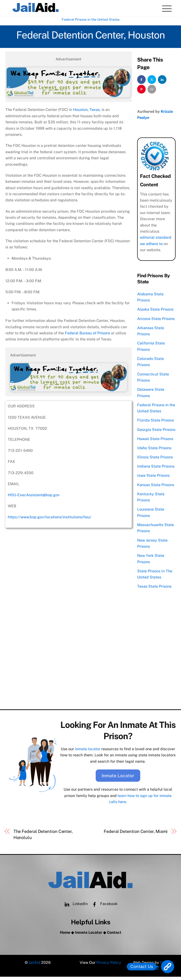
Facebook (108, 904)
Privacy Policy (108, 962)
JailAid (34, 962)
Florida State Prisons (155, 420)
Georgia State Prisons (156, 429)
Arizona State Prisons (156, 318)
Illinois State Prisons (155, 457)
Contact (114, 932)
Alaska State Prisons (155, 309)
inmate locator (87, 749)
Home (65, 932)
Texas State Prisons (154, 586)
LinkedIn (80, 904)
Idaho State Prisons (154, 448)
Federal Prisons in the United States (90, 19)
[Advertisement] (68, 673)
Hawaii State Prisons (155, 439)
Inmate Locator (118, 775)
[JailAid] (35, 10)
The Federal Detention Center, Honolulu (43, 834)
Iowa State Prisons (153, 475)
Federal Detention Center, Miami (136, 831)
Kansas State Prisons (155, 485)
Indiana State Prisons (155, 466)
